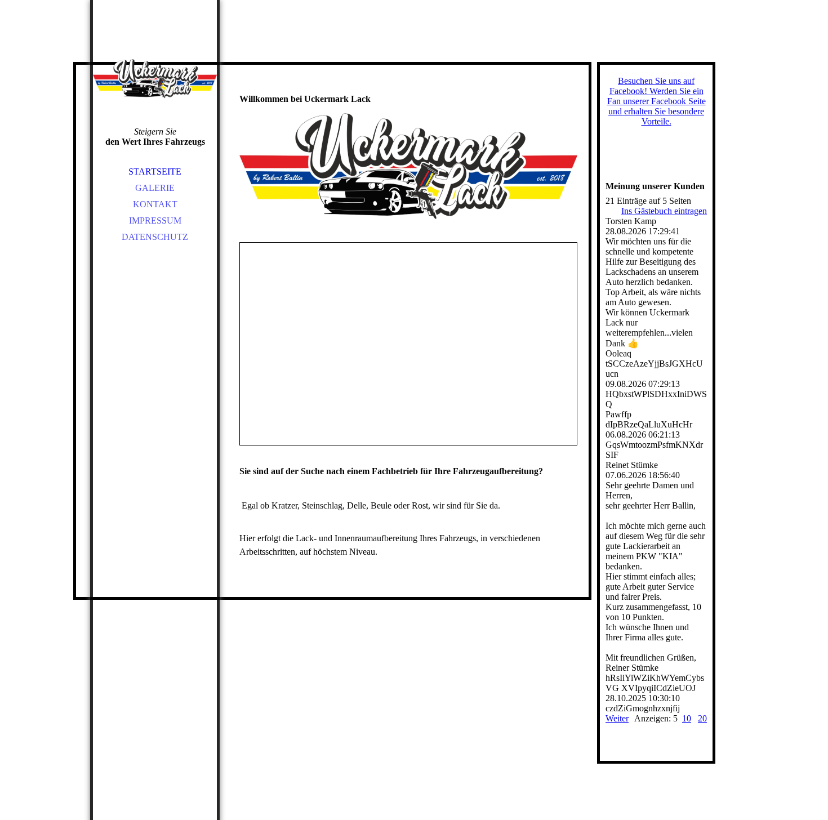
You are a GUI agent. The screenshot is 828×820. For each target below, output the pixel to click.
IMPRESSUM (155, 220)
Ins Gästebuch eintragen (664, 211)
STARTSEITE (154, 171)
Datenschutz (155, 237)
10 (686, 718)
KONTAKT (155, 204)
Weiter (617, 718)
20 (702, 718)
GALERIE (155, 188)
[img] (155, 79)
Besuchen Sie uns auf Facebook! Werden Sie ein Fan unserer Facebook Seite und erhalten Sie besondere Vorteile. (656, 101)
